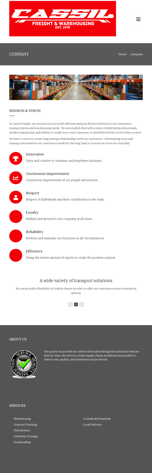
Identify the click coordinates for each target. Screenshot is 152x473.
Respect (32, 193)
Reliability (34, 232)
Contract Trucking (25, 424)
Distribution (22, 430)
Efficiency (34, 251)
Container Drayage (26, 436)
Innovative (35, 154)
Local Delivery (92, 424)
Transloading (22, 442)
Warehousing (22, 418)
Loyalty (32, 212)
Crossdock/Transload (96, 418)
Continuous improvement (47, 174)
